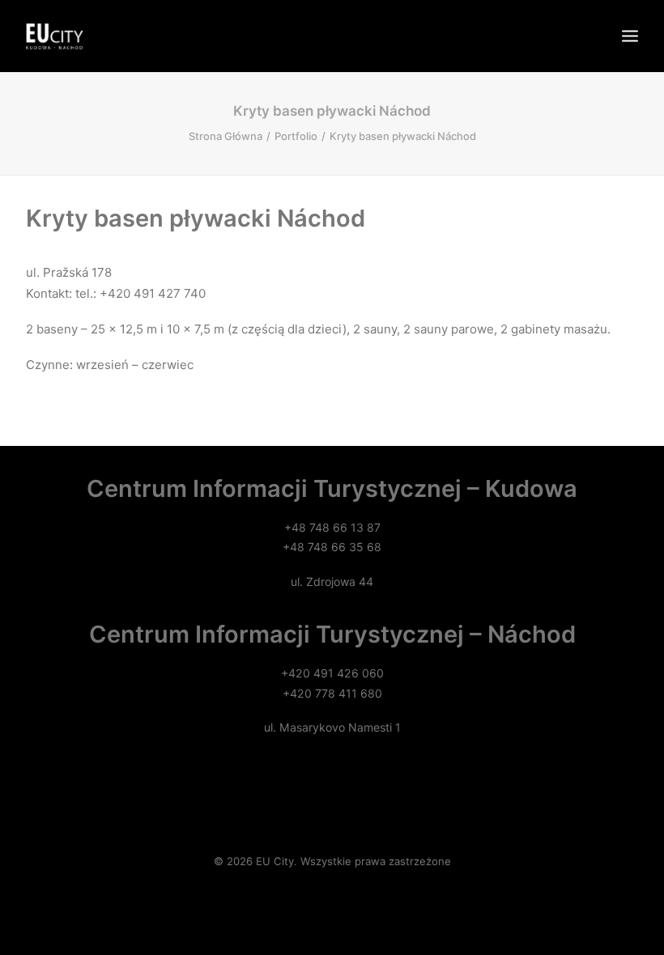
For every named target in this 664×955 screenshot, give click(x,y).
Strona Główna (225, 135)
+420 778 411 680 (332, 693)
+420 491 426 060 (332, 673)
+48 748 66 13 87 (332, 527)
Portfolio (296, 135)
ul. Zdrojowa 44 (332, 581)
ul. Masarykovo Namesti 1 (332, 727)
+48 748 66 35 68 (332, 547)
